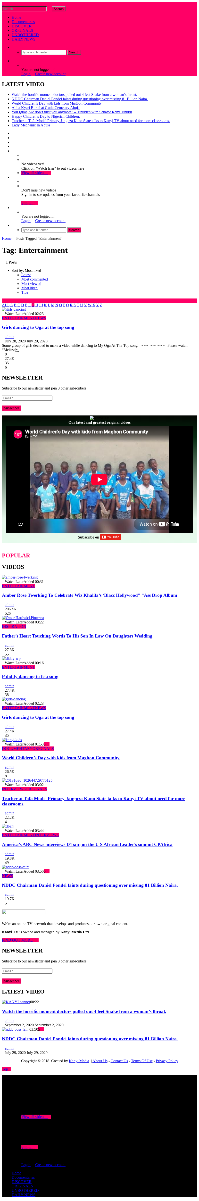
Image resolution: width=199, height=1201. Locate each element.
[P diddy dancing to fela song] (11, 658)
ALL (5, 305)
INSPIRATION (14, 626)
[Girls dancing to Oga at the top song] (14, 309)
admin (9, 337)
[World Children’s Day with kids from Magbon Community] (12, 740)
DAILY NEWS (23, 39)
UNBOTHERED (25, 35)
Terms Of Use (142, 1061)
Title (24, 292)
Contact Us (119, 1061)
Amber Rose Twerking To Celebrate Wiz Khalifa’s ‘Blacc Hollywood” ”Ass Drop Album (89, 595)
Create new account (50, 74)
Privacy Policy (167, 1061)
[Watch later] (13, 151)
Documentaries (23, 22)
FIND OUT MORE (19, 940)
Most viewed (31, 284)
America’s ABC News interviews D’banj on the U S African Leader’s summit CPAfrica (87, 844)
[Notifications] (13, 177)
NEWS (40, 318)
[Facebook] (13, 133)
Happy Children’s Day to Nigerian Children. (46, 116)
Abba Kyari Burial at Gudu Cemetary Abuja (46, 108)
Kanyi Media (79, 1061)
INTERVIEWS (14, 789)
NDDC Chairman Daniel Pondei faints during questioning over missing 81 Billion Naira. (80, 99)
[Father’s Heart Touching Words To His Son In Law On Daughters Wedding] (23, 618)
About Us (100, 1061)
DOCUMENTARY (17, 748)
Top (5, 1069)
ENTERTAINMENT (18, 318)
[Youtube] (13, 142)
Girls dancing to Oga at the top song (38, 327)
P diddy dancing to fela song (30, 676)
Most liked (29, 288)
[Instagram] (13, 146)
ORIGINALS (22, 30)
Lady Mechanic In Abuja (31, 125)
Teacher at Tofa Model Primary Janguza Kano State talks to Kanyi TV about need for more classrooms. (91, 121)
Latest (26, 275)
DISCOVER (22, 26)
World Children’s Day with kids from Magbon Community (57, 103)
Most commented (34, 279)
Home (16, 17)
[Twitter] (13, 138)
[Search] (13, 47)
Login (26, 74)
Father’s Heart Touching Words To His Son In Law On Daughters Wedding (77, 635)
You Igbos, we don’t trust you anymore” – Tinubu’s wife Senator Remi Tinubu (72, 112)
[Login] (13, 208)
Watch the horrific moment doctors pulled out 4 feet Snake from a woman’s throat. (74, 94)
